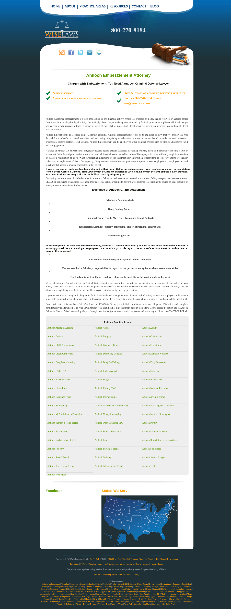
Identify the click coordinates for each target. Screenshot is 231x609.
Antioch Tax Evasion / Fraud (61, 466)
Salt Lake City (107, 602)
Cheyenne (146, 586)
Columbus (54, 589)
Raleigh (179, 599)
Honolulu (141, 591)
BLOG (154, 6)
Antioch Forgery (103, 379)
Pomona (125, 599)
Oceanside (144, 596)
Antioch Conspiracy (151, 345)
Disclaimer (74, 564)
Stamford (61, 604)
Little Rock (123, 594)
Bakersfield (122, 584)
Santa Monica (149, 602)
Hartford (107, 591)
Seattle (170, 602)
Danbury (90, 589)
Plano (110, 599)
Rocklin (62, 602)
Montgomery (65, 596)
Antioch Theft (149, 466)
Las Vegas (83, 594)
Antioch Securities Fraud (107, 449)
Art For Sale (95, 559)
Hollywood (131, 591)
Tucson (114, 604)
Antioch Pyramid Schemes (154, 431)
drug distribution (156, 564)
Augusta (106, 584)
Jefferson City (57, 594)
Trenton (101, 604)
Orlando (60, 599)
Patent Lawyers (142, 564)
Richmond (54, 602)
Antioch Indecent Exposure (155, 388)
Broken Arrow (78, 586)
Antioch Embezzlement (106, 371)
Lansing (74, 594)
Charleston (127, 586)
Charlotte (136, 586)
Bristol (68, 586)
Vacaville (137, 604)
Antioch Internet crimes (106, 397)
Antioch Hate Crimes (152, 379)
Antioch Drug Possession (154, 362)
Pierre (95, 599)
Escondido (180, 589)
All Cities (84, 564)
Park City (69, 599)
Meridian (182, 594)
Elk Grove (165, 589)
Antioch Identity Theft (105, 388)
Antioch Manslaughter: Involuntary (111, 405)
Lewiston (106, 594)
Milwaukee (54, 596)
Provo (172, 599)
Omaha (181, 596)
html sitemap (121, 564)
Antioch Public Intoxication (108, 431)
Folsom (47, 591)
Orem (53, 599)
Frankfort (80, 591)
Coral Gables (73, 589)
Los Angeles (145, 594)
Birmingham (166, 584)
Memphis (173, 594)
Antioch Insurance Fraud (59, 397)
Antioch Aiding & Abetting (60, 328)
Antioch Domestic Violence (155, 353)
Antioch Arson (102, 328)
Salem (98, 602)
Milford (45, 596)
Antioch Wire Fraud (56, 474)
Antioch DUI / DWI (57, 371)
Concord (63, 589)
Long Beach (134, 594)
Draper (149, 589)
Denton (110, 589)
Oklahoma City (163, 596)
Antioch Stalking (103, 457)
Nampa (94, 596)
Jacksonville (45, 594)
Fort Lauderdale (58, 591)
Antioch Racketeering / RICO (61, 440)
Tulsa (120, 604)
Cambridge (98, 586)
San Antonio (120, 602)
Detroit (135, 589)
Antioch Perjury (149, 423)
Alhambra (65, 584)
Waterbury (156, 604)
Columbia (45, 589)
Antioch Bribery (55, 336)
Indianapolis (170, 591)
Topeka (86, 604)
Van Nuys (147, 604)
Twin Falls (128, 604)
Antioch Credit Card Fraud (60, 353)
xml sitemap (109, 564)
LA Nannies (150, 559)
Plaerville (103, 599)
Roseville (70, 602)
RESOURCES (119, 6)
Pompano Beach (136, 599)
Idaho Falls (158, 591)
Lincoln (115, 594)
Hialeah (122, 591)
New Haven (112, 596)
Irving (178, 591)
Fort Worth (70, 591)
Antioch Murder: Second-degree (62, 423)
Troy (108, 604)
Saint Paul (90, 602)
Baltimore (132, 584)
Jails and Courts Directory (129, 574)
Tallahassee (70, 604)
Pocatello (117, 599)
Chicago (154, 586)
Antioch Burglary (103, 336)
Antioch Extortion (150, 371)
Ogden (152, 596)
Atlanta (99, 584)
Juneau (67, 594)
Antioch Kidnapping (57, 405)
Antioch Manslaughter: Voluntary (158, 405)
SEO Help (112, 559)
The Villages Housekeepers (167, 559)
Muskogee (86, 596)
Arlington (91, 584)
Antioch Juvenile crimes (153, 397)
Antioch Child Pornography (60, 345)
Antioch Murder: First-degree (156, 414)
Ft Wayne (89, 591)
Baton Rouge (142, 584)
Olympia (173, 596)
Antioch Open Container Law (109, 423)
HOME (56, 6)
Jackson (185, 591)
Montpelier (76, 596)
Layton (99, 594)
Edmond (156, 589)
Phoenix (88, 599)
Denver (117, 589)
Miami (189, 594)
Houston (149, 591)
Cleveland (187, 586)
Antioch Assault (149, 328)
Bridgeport (59, 586)
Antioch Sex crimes (151, 449)
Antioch (82, 584)
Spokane (177, 602)
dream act (131, 564)
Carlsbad (107, 586)
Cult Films (122, 559)
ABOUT (70, 6)
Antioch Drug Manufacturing (61, 362)
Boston (51, 586)
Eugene (189, 589)
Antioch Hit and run (57, 388)
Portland (148, 599)
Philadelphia (79, 599)
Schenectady (161, 602)
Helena (115, 591)
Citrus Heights (175, 586)
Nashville (102, 596)
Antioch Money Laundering (108, 414)
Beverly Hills (154, 584)
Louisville (156, 594)
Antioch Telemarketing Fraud (109, 466)
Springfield (187, 602)
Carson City (117, 586)
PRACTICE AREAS (93, 6)
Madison (164, 594)
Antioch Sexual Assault (58, 457)
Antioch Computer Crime (107, 345)
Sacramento (80, 602)
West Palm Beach (169, 604)
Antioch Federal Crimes (58, 379)
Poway (155, 599)
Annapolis (74, 584)
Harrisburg (98, 591)
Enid (173, 589)
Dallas (82, 589)
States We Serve (115, 491)
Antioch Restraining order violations (159, 440)
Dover (142, 589)
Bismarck (176, 584)
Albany (45, 584)
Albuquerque (54, 584)
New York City (125, 596)
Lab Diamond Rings (135, 559)
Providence (164, 599)
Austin (113, 584)
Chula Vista (163, 586)
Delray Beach (100, 589)
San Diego (130, 602)
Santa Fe (139, 602)
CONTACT (139, 6)
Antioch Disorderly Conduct (108, 353)
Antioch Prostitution (57, 431)
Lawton (92, 594)
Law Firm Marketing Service (105, 574)
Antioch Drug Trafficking (107, 362)
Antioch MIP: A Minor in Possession (64, 414)
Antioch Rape (101, 440)
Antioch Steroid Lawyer (153, 457)
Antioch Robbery (55, 449)
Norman (135, 596)
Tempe (79, 604)
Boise (44, 586)
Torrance (93, 604)
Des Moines (126, 589)
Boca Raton (186, 584)
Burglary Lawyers (96, 564)
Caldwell (88, 586)
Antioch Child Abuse (152, 336)
